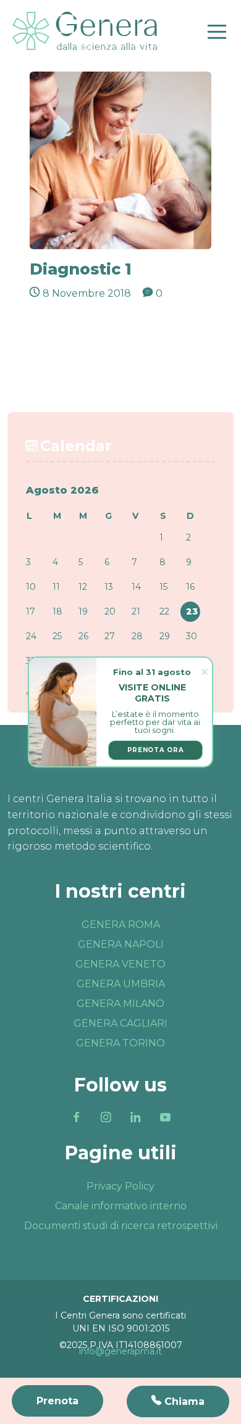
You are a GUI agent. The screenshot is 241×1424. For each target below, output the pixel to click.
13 (108, 586)
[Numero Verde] (178, 1401)
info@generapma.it (120, 1351)
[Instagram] (105, 1117)
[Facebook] (76, 1117)
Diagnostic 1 (81, 269)
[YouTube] (165, 1117)
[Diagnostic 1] (120, 159)
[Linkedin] (135, 1117)
